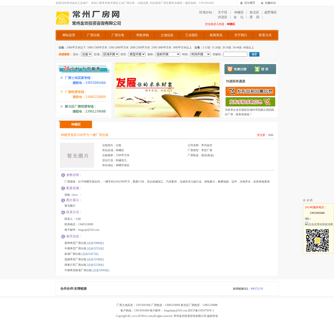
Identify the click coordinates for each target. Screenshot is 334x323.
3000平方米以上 (182, 47)
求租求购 (142, 35)
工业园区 (191, 35)
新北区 (254, 12)
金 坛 (239, 17)
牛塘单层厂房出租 (75, 248)
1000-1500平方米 (97, 47)
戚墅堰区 (270, 12)
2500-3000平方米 (161, 47)
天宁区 (222, 12)
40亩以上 (248, 47)
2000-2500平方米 (140, 47)
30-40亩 (237, 47)
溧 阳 (254, 17)
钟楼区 (238, 12)
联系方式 (265, 35)
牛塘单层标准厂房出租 (78, 270)
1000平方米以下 (76, 47)
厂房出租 (93, 35)
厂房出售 (118, 35)
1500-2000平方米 (119, 47)
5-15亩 (206, 47)
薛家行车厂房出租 (75, 264)
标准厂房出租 (73, 253)
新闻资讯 (216, 35)
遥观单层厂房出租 (75, 259)
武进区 (222, 17)
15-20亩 (216, 47)
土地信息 (167, 35)
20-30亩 (226, 47)
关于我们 (240, 35)
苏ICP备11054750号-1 (201, 310)
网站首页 (68, 35)
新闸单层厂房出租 (75, 243)
